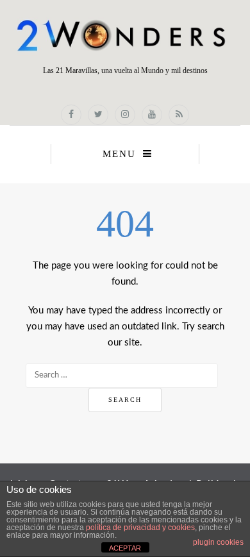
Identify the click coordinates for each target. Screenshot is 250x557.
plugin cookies (218, 542)
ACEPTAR (125, 548)
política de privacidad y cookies (140, 527)
